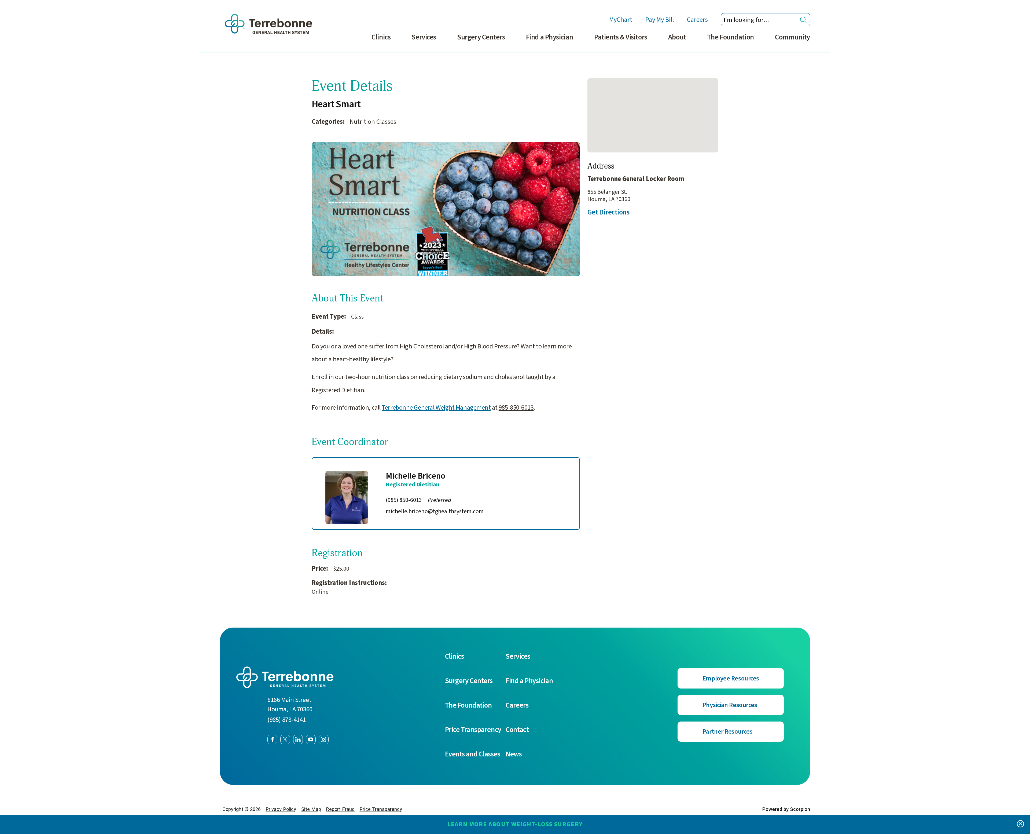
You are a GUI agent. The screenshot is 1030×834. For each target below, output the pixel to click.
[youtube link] (311, 740)
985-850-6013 (516, 407)
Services (423, 37)
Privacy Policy (281, 809)
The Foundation (730, 37)
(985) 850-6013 (418, 500)
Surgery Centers (481, 37)
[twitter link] (285, 740)
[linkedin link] (298, 740)
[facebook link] (272, 740)
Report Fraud (340, 809)
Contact (517, 730)
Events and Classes (472, 754)
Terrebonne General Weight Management (436, 407)
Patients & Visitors (620, 37)
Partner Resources (727, 731)
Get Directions (608, 212)
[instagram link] (324, 740)
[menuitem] (381, 41)
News (514, 754)
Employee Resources (730, 678)
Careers (697, 20)
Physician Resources (729, 705)
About (677, 37)
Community (792, 37)
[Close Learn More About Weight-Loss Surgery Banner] (1020, 824)
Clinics (381, 37)
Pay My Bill (659, 20)
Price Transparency (473, 730)
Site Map (311, 809)
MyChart (620, 20)
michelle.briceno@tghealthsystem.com (435, 510)
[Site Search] (803, 19)
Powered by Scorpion (786, 809)
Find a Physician (549, 37)
